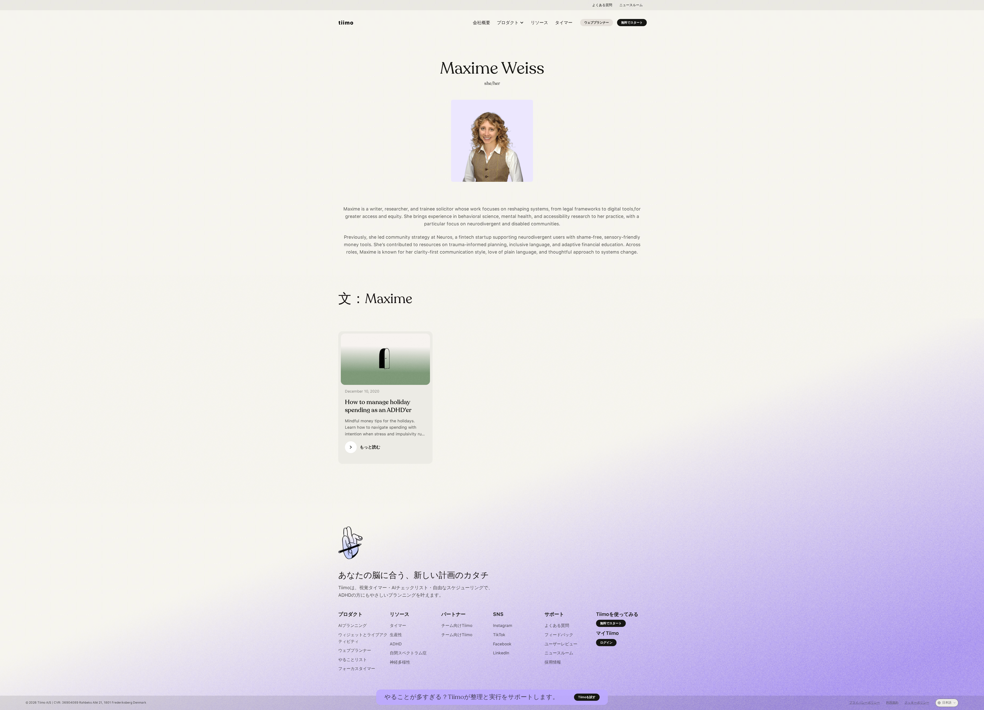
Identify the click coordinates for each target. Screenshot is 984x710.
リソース (539, 22)
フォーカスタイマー (356, 668)
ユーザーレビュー (561, 644)
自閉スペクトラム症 (408, 653)
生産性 (396, 634)
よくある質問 (602, 5)
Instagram (502, 625)
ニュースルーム (631, 5)
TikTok (499, 634)
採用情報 (553, 662)
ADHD (396, 644)
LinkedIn (501, 653)
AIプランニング (352, 625)
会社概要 (481, 22)
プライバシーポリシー (864, 702)
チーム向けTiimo (456, 625)
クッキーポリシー (917, 702)
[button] (510, 22)
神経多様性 (400, 662)
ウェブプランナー (354, 650)
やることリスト (352, 659)
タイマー (563, 22)
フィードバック (559, 634)
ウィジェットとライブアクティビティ (362, 638)
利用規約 (892, 702)
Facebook (502, 644)
